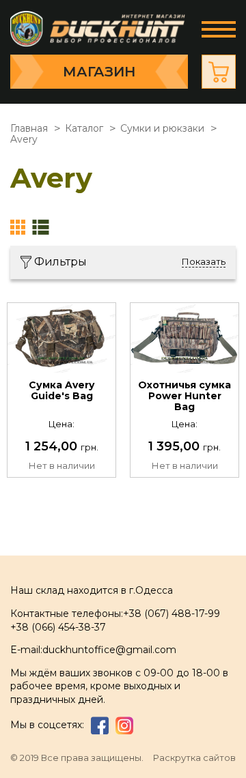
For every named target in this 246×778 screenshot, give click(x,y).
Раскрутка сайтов (194, 758)
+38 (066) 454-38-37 (58, 627)
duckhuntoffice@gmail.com (109, 650)
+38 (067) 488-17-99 (171, 613)
